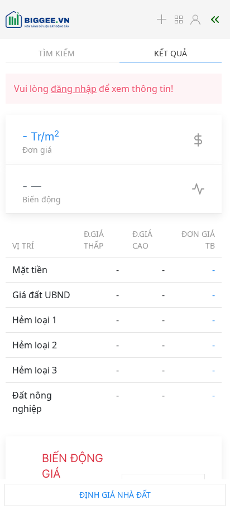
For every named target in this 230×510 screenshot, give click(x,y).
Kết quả (170, 53)
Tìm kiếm (57, 53)
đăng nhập (74, 88)
